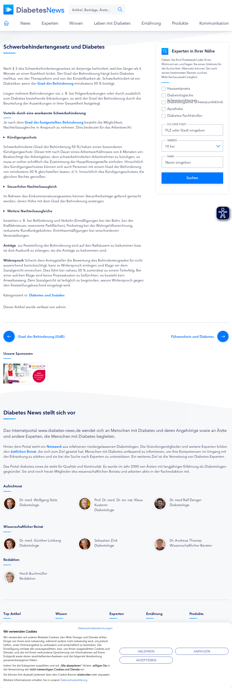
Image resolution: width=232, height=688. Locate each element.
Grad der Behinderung (55, 83)
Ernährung (151, 23)
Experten (50, 23)
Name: (171, 156)
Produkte (180, 23)
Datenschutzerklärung (73, 680)
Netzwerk (54, 446)
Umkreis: (172, 140)
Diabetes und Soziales (47, 295)
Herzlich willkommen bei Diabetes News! (6, 23)
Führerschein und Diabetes (192, 336)
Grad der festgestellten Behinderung (54, 122)
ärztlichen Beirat (23, 451)
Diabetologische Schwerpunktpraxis (182, 97)
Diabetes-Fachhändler (184, 115)
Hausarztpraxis (178, 88)
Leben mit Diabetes (112, 23)
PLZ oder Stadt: (177, 124)
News (25, 23)
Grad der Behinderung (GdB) (41, 336)
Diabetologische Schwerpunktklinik (195, 101)
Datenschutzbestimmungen (95, 628)
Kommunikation (214, 23)
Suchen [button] (120, 9)
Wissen (76, 23)
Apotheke (175, 108)
